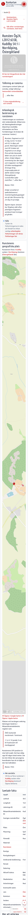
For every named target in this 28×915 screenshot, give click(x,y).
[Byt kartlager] (22, 485)
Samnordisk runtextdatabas (12, 91)
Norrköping (9, 781)
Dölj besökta (15, 908)
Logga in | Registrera (17, 911)
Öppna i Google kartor (12, 716)
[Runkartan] (3, 4)
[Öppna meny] (24, 902)
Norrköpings (13, 252)
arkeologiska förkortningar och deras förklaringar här (14, 233)
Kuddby (18, 250)
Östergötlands (8, 254)
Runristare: (7, 847)
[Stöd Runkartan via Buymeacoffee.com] (24, 4)
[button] (14, 483)
